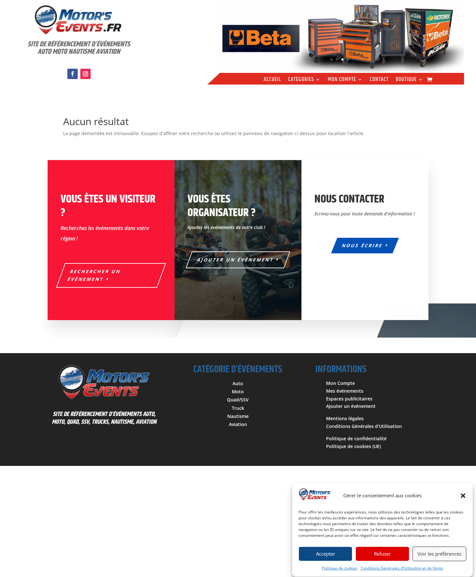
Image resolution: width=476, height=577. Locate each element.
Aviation (238, 424)
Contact (379, 80)
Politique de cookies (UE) (353, 446)
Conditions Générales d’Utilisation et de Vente (402, 568)
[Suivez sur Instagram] (85, 74)
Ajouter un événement (351, 406)
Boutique (406, 80)
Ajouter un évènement (235, 260)
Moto (238, 391)
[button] (463, 495)
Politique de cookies (339, 568)
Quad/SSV (238, 400)
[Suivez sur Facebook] (72, 74)
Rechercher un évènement (94, 275)
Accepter (325, 554)
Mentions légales (345, 418)
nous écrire (362, 245)
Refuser (382, 554)
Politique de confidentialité (356, 438)
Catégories (301, 80)
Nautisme (238, 416)
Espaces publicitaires (349, 399)
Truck (238, 408)
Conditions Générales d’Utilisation (364, 426)
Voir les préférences (439, 554)
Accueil (272, 80)
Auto (237, 383)
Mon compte (342, 80)
